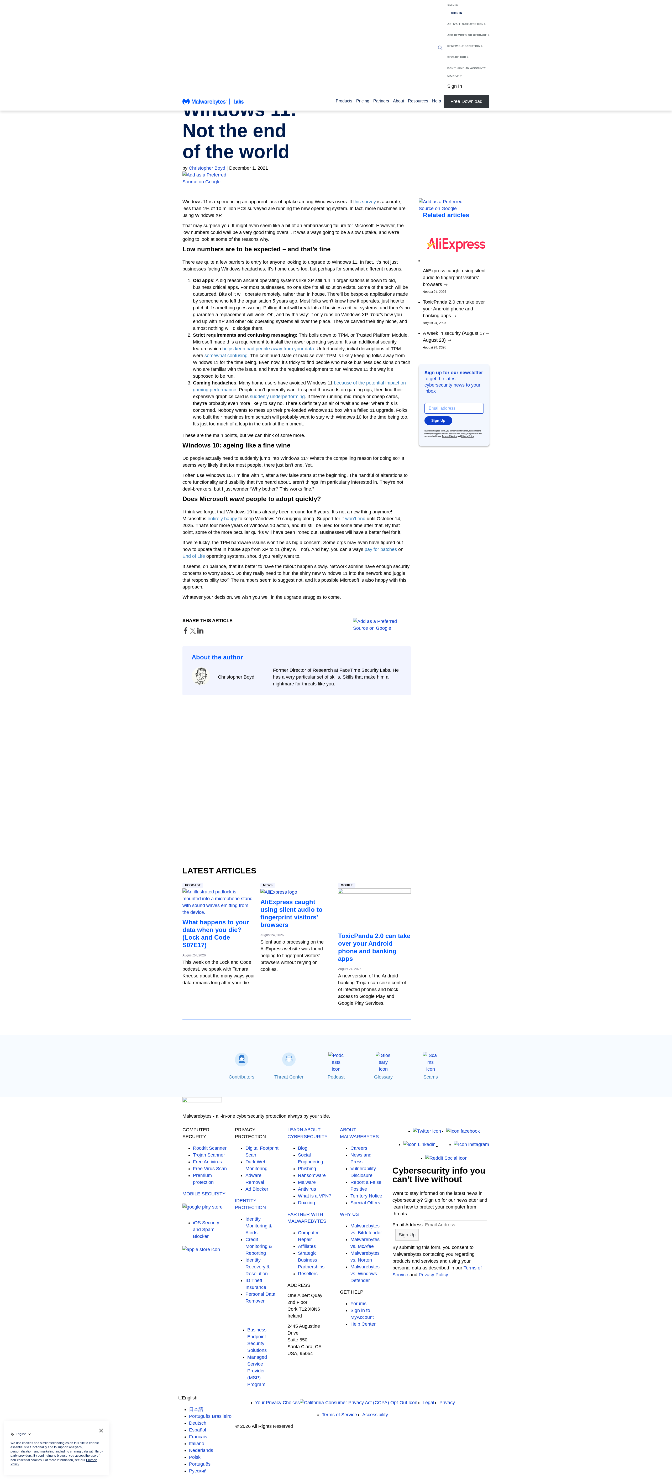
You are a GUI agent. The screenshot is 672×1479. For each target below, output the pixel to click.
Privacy (447, 1402)
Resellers (308, 1273)
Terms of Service (449, 436)
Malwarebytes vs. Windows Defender (365, 1273)
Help (436, 101)
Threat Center (288, 1077)
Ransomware (312, 1175)
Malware (307, 1182)
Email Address (407, 1224)
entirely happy (222, 518)
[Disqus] (296, 768)
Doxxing (306, 1202)
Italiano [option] (196, 1443)
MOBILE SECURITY (203, 1193)
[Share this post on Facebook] (186, 632)
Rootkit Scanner (210, 1148)
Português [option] (200, 1464)
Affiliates (307, 1246)
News (267, 885)
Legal (428, 1402)
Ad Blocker (256, 1189)
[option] (210, 1409)
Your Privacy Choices (277, 1402)
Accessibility (375, 1414)
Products (344, 101)
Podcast (193, 885)
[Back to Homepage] (213, 104)
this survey (364, 201)
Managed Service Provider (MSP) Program (257, 1371)
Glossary (383, 1077)
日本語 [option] (196, 1409)
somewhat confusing (226, 355)
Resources (418, 101)
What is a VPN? (314, 1196)
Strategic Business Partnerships (311, 1260)
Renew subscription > (465, 46)
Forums (358, 1303)
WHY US (349, 1214)
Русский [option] (198, 1470)
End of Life (193, 556)
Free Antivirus (207, 1161)
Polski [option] (195, 1457)
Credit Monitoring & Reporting (258, 1246)
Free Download (466, 101)
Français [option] (198, 1436)
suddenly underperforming (277, 396)
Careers (358, 1148)
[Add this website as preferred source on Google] (336, 178)
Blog (302, 1148)
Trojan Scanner (209, 1155)
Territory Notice (366, 1196)
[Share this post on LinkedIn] (200, 632)
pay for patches (381, 549)
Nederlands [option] (201, 1450)
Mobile (347, 885)
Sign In (452, 5)
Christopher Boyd (207, 168)
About (398, 101)
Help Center (363, 1324)
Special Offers (365, 1202)
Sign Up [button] (438, 420)
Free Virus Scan (210, 1168)
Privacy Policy (467, 436)
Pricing (362, 101)
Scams (430, 1077)
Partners (381, 101)
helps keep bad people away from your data (268, 348)
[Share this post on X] (193, 632)
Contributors (241, 1077)
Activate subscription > (466, 24)
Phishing (307, 1168)
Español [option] (197, 1430)
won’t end (355, 518)
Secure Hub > (458, 57)
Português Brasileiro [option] (210, 1416)
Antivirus (307, 1189)
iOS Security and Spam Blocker (206, 1229)
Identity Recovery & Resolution (257, 1266)
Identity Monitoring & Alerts (258, 1225)
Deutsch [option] (197, 1423)
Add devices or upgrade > (468, 35)
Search (440, 47)
